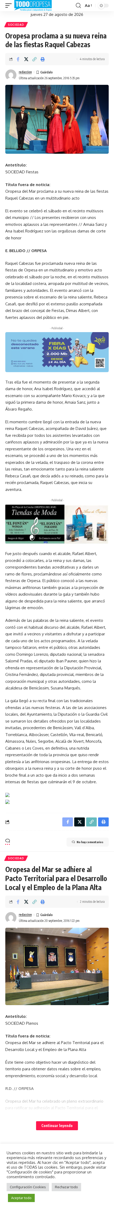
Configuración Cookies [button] (28, 1187)
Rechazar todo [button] (66, 1187)
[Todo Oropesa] (33, 5)
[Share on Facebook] (18, 59)
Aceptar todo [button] (21, 1198)
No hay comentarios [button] (90, 842)
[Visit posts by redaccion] (10, 75)
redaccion (25, 72)
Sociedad (16, 24)
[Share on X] (26, 59)
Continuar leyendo (57, 1125)
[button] (9, 5)
